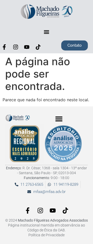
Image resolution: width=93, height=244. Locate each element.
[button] (46, 32)
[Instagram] (15, 47)
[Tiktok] (38, 47)
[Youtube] (26, 47)
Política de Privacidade (46, 235)
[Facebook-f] (4, 47)
